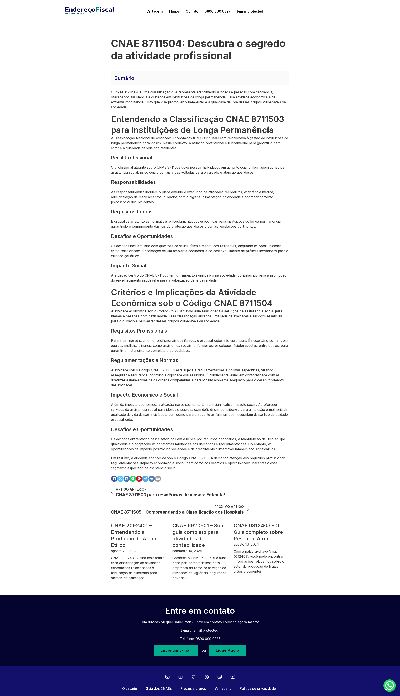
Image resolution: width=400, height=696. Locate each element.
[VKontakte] (152, 479)
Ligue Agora (228, 650)
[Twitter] (193, 677)
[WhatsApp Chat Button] (389, 685)
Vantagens (154, 11)
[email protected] (206, 630)
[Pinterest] (139, 479)
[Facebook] (114, 479)
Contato (192, 11)
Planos (174, 11)
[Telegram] (145, 479)
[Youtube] (233, 677)
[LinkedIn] (127, 479)
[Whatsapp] (206, 677)
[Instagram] (167, 677)
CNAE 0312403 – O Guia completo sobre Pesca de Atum (258, 531)
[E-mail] (158, 479)
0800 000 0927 (218, 11)
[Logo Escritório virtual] (102, 11)
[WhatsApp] (133, 479)
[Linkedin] (219, 677)
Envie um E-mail (176, 650)
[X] (120, 479)
